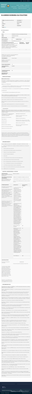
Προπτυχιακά (13, 6)
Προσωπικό (27, 5)
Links (29, 8)
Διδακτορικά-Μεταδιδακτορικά (23, 6)
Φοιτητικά (15, 8)
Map (5, 27)
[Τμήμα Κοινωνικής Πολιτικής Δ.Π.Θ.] (5, 8)
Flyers (29, 9)
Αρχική (18, 5)
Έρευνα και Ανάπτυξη (22, 8)
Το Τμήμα (21, 5)
